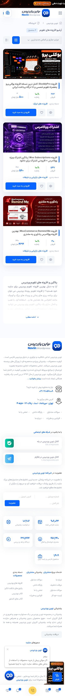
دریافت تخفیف (56, 585)
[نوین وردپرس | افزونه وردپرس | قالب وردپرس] (44, 350)
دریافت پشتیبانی (51, 634)
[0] (57, 691)
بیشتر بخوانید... (34, 378)
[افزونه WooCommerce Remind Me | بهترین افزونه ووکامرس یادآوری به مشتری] (32, 211)
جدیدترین (35, 39)
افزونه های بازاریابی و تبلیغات (35, 177)
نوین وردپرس (52, 23)
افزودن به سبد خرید (21, 112)
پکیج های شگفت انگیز (13, 588)
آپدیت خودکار (56, 595)
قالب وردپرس (17, 593)
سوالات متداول (53, 412)
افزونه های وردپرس (14, 583)
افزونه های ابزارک (40, 103)
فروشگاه (32, 23)
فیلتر (57, 679)
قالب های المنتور (15, 598)
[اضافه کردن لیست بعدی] (41, 112)
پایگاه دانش (37, 412)
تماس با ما (23, 412)
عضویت (12, 503)
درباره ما (38, 418)
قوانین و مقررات (53, 418)
